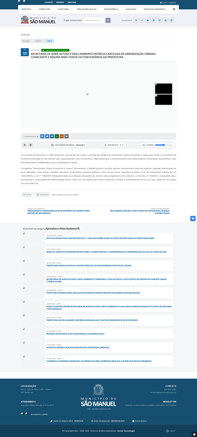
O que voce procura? (73, 20)
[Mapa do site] (165, 20)
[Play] (24, 145)
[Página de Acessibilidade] (171, 20)
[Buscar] (108, 20)
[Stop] (30, 145)
